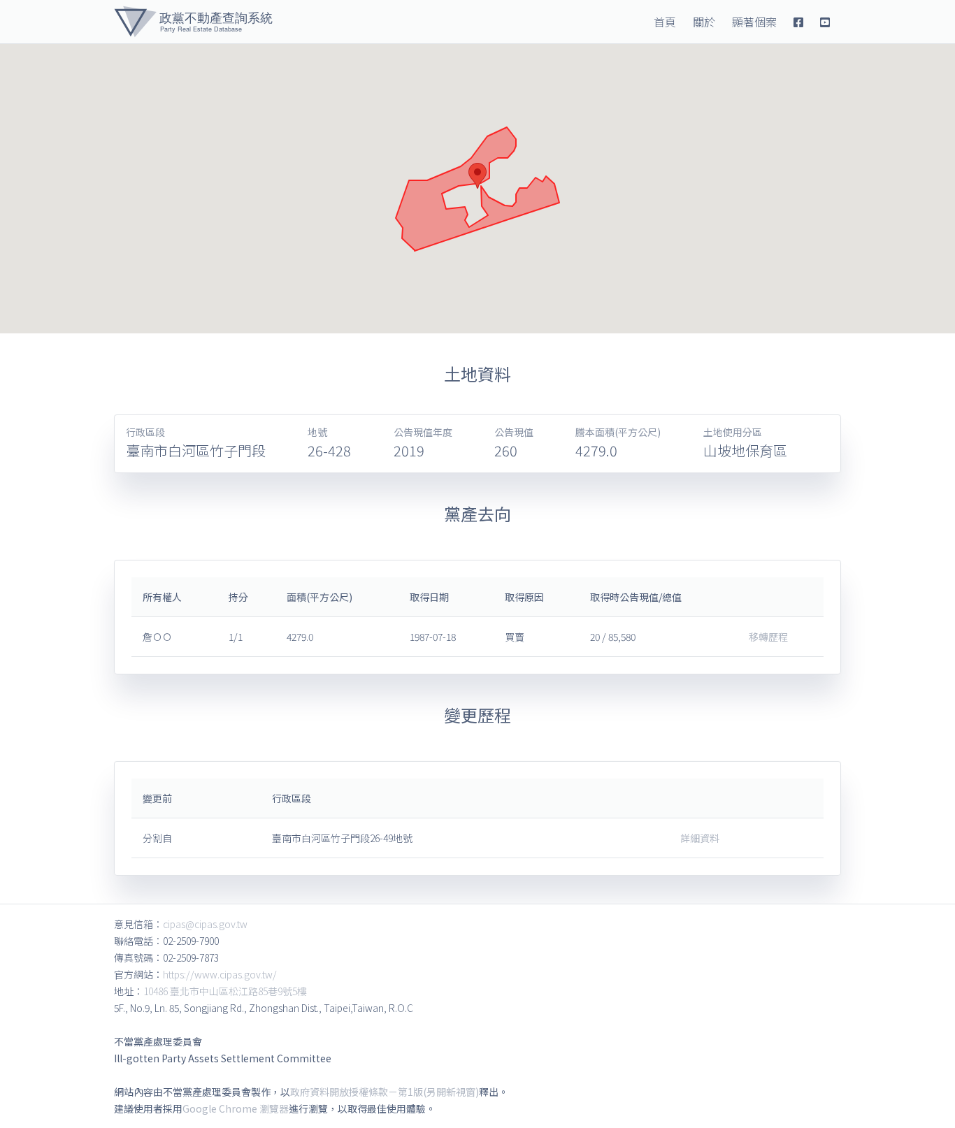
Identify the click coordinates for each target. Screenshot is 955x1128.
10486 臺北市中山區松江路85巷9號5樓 (225, 991)
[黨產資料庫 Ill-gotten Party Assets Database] (193, 22)
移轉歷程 (768, 637)
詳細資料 (699, 838)
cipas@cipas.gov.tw (205, 924)
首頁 (665, 21)
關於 (704, 21)
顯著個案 (754, 21)
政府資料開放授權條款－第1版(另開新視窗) (384, 1092)
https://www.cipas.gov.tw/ (220, 974)
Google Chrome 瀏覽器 (235, 1108)
